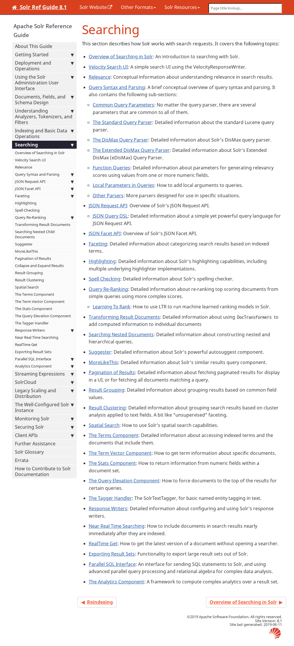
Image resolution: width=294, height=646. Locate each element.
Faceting (22, 195)
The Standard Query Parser (122, 122)
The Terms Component (34, 294)
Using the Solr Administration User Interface (37, 83)
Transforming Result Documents (42, 224)
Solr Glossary (29, 452)
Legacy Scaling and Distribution (35, 393)
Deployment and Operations (33, 66)
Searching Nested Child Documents (35, 234)
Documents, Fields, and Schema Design (40, 100)
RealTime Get (26, 344)
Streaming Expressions (40, 374)
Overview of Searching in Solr (40, 152)
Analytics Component (33, 366)
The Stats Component (33, 308)
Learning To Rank (111, 306)
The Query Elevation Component (43, 315)
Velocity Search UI (30, 160)
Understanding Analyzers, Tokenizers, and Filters (43, 116)
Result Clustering (29, 280)
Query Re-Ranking (30, 217)
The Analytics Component (116, 582)
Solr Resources (181, 7)
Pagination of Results (33, 258)
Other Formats (137, 7)
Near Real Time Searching (36, 337)
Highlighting (25, 203)
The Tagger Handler (32, 323)
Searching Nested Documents (121, 334)
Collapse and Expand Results (39, 265)
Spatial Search (27, 287)
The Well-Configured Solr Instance (42, 407)
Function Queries (111, 168)
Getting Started (32, 54)
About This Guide (33, 46)
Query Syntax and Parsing (37, 174)
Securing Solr (29, 427)
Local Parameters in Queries (123, 185)
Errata (21, 460)
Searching (26, 145)
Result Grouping (29, 272)
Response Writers (30, 330)
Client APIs (26, 435)
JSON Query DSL (110, 216)
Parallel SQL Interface (33, 358)
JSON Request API (30, 181)
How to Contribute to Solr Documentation (43, 471)
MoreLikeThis (26, 251)
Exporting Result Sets (33, 351)
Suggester (23, 244)
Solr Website (93, 7)
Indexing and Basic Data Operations (41, 133)
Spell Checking (27, 210)
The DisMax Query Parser (120, 140)
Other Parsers (108, 195)
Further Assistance (35, 443)
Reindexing (100, 602)
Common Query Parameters (123, 105)
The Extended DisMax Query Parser (131, 150)
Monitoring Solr (32, 418)
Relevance (23, 167)
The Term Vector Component (40, 301)
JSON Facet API (27, 188)
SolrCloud (25, 382)
